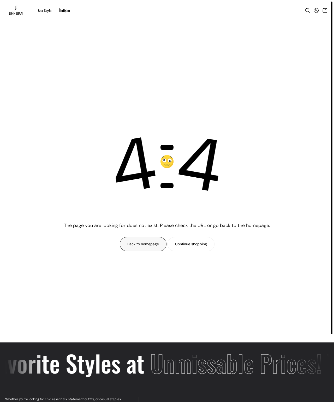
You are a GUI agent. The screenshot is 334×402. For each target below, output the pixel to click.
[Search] (308, 10)
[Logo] (16, 10)
